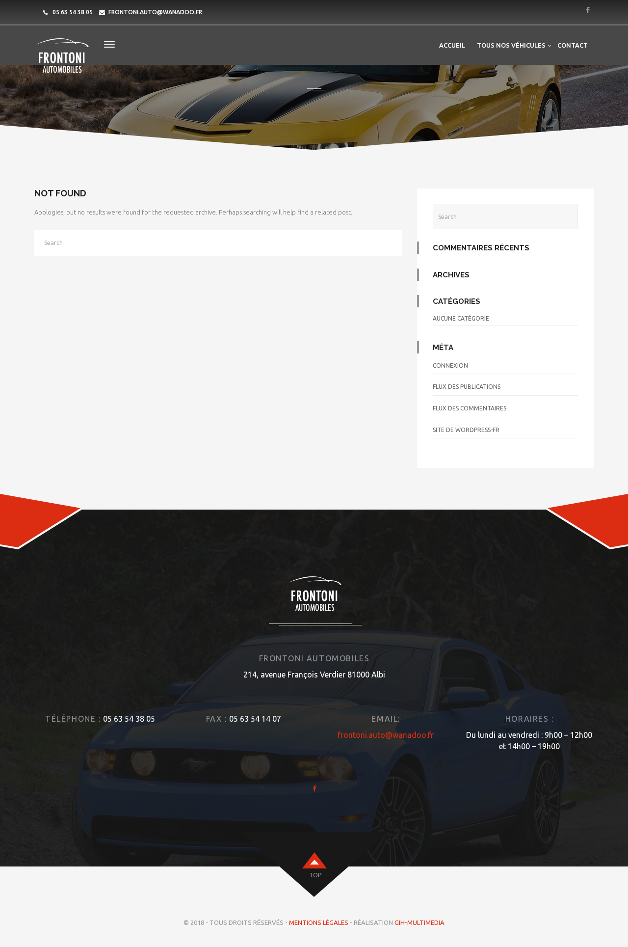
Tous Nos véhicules (511, 45)
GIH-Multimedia (419, 922)
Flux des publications (466, 386)
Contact (572, 45)
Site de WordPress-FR (466, 430)
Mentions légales (318, 922)
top (315, 875)
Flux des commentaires (469, 408)
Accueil (452, 45)
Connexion (450, 365)
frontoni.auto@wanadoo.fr (155, 12)
